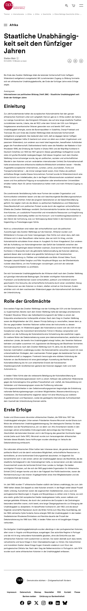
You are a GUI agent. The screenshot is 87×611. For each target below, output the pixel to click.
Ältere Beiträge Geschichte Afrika (66, 14)
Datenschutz (25, 592)
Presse (77, 592)
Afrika (29, 14)
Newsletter (49, 592)
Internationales (18, 14)
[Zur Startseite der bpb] (14, 9)
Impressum (11, 592)
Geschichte (47, 14)
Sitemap (37, 592)
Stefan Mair (11, 58)
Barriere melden (29, 596)
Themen (7, 14)
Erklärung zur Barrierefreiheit (52, 596)
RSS (59, 592)
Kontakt (67, 592)
